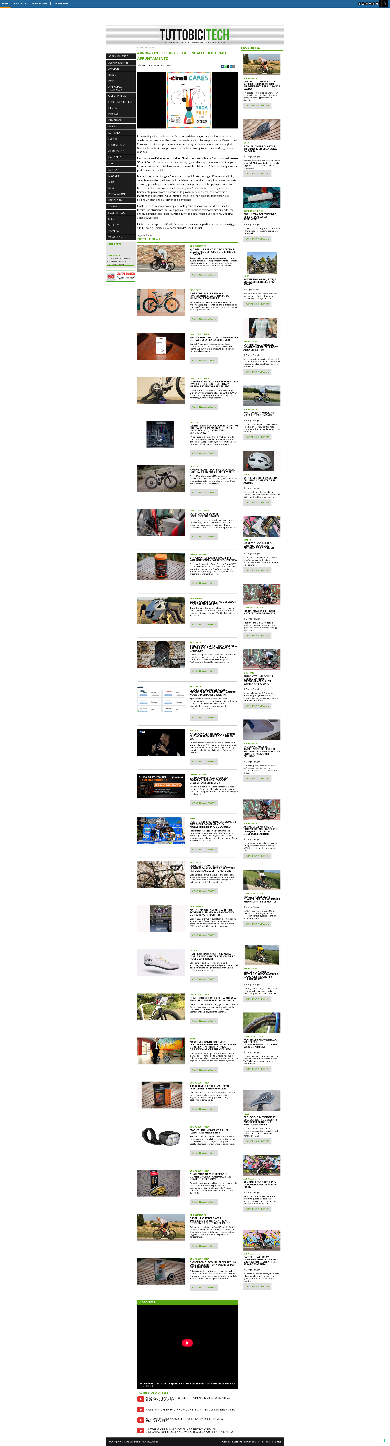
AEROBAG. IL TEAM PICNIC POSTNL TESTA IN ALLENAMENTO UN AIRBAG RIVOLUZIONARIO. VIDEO (187, 1399)
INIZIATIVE (149, 47)
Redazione (237, 1441)
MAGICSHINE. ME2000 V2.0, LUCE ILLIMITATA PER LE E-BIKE (209, 1131)
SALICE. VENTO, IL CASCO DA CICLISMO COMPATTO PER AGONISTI (260, 480)
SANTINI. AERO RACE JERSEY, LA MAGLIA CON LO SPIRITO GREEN (260, 1184)
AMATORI (113, 68)
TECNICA (113, 231)
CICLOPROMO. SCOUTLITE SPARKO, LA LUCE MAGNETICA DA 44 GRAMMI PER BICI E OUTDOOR (213, 1265)
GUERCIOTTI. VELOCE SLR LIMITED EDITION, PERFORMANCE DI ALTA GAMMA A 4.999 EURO (258, 680)
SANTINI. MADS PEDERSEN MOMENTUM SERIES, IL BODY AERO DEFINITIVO (260, 347)
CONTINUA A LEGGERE (204, 274)
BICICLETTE (20, 3)
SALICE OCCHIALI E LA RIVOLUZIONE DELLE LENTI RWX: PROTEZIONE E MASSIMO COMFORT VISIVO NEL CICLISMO (261, 751)
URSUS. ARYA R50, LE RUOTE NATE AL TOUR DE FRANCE (260, 612)
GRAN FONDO (116, 151)
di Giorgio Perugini (251, 156)
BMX (111, 81)
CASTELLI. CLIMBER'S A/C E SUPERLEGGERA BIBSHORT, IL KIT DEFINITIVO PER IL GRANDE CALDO (210, 1221)
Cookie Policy (264, 1441)
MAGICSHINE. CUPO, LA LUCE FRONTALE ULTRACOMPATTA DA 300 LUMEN (214, 339)
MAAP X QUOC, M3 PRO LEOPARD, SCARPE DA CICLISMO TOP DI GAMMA (259, 546)
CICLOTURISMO (117, 95)
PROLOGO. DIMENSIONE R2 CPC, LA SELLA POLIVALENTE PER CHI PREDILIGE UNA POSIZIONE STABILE (260, 1121)
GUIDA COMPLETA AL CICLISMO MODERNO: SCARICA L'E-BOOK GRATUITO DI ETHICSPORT (209, 780)
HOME (5, 3)
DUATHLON (115, 120)
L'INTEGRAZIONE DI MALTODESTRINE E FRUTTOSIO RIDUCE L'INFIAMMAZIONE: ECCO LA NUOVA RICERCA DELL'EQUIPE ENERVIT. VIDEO (189, 1431)
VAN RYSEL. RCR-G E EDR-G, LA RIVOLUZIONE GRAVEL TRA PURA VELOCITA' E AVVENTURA (209, 296)
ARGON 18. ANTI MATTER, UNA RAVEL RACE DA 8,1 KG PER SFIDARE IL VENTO (212, 471)
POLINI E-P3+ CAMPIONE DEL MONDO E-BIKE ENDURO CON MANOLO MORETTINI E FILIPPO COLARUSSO (213, 824)
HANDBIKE (114, 157)
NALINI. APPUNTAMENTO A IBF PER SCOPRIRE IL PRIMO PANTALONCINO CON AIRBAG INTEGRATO (212, 912)
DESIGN (112, 108)
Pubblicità (226, 1441)
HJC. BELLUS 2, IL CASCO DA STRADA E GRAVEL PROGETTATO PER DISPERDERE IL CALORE (213, 252)
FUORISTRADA (116, 145)
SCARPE (112, 206)
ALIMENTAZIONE (118, 62)
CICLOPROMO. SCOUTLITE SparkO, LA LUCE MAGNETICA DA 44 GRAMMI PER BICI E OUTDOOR (187, 1385)
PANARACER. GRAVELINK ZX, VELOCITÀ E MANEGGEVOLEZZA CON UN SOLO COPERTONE (260, 1043)
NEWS (111, 188)
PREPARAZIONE (39, 3)
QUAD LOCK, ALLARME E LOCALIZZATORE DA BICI (204, 515)
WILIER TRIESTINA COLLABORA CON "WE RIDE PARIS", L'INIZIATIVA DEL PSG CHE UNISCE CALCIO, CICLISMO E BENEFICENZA (214, 429)
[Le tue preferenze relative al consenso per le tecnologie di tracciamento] (385, 1441)
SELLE (111, 218)
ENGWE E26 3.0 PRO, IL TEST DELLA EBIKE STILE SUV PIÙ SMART (259, 282)
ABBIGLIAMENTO (118, 56)
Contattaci (276, 1441)
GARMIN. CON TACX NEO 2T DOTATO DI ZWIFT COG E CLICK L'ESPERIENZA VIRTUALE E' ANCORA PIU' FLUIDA (214, 384)
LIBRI (111, 163)
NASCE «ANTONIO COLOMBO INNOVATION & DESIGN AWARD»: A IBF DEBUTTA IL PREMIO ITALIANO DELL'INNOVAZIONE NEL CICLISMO (213, 1045)
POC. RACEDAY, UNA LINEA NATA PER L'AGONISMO (259, 414)
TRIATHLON (115, 237)
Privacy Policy (250, 1441)
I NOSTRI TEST (251, 48)
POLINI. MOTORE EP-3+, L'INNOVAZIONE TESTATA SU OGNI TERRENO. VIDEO (190, 1409)
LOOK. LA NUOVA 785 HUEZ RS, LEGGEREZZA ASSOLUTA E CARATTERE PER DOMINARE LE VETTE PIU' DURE (212, 868)
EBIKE (111, 126)
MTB (111, 182)
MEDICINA (114, 175)
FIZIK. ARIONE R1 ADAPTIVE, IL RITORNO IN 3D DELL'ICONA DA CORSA (261, 149)
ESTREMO (114, 132)
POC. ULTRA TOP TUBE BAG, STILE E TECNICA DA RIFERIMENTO (260, 217)
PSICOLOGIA (115, 200)
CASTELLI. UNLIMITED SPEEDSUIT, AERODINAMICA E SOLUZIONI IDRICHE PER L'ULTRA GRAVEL (260, 975)
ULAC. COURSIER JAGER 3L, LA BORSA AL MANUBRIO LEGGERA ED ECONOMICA (213, 999)
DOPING (113, 114)
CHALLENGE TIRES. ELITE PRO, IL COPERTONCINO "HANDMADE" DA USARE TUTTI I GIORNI (210, 1176)
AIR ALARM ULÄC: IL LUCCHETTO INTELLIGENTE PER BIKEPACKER (209, 1087)
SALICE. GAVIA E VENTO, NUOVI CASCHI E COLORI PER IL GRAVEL (213, 603)
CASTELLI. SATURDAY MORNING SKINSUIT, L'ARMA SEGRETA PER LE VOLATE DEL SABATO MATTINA (260, 1260)
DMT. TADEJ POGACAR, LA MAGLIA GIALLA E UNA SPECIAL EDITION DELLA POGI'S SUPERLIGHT (212, 956)
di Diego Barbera (251, 289)
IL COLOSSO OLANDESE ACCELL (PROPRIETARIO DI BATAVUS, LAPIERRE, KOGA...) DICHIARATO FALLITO (213, 692)
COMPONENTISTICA (120, 102)
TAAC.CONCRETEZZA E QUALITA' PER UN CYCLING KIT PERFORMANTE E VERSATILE (261, 899)
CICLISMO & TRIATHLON (115, 88)
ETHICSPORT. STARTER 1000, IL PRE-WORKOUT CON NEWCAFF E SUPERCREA (213, 559)
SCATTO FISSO (116, 212)
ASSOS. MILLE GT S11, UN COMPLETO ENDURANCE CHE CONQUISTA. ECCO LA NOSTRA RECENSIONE (260, 830)
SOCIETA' (113, 225)
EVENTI (112, 138)
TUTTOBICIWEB (60, 3)
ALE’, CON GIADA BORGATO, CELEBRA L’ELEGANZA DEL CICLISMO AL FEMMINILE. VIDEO (184, 1420)
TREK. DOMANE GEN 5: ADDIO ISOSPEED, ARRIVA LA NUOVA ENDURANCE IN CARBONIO (213, 648)
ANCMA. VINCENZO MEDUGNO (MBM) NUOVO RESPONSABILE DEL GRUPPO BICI (212, 736)
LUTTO (112, 169)
